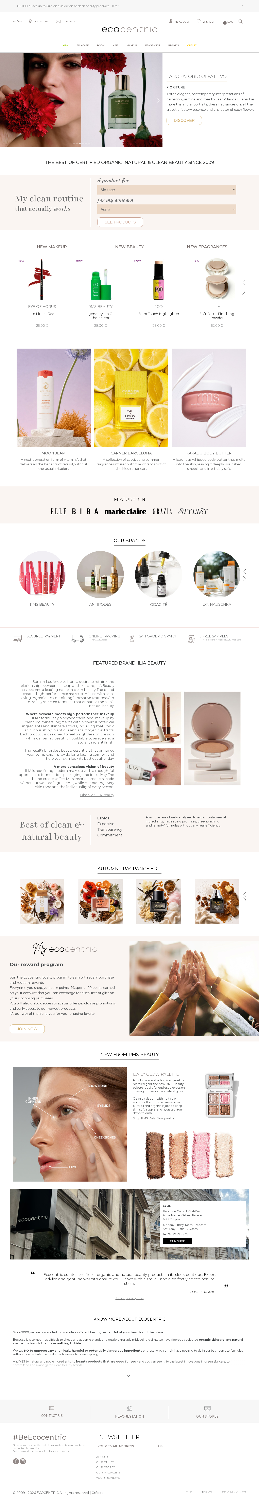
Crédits (97, 1493)
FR (14, 21)
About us (103, 1457)
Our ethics (105, 1462)
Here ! (114, 6)
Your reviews (108, 1478)
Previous (5, 100)
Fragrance (152, 45)
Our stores (106, 1467)
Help (187, 1492)
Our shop (177, 1240)
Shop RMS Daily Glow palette (153, 1118)
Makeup (132, 45)
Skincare (83, 45)
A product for (113, 180)
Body (100, 45)
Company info (234, 1492)
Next (159, 100)
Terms (207, 1492)
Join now (27, 1029)
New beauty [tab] (129, 246)
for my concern (115, 200)
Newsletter (111, 1437)
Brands (173, 45)
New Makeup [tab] (52, 246)
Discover (184, 120)
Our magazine (108, 1472)
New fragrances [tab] (207, 246)
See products (120, 222)
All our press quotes (130, 1298)
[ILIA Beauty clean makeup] (183, 738)
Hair (115, 45)
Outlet (191, 45)
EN (20, 21)
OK (160, 1446)
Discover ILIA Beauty (97, 795)
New (65, 45)
